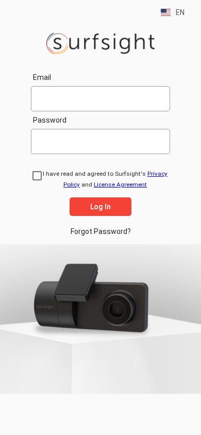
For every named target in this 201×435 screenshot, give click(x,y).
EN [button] (178, 12)
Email (42, 77)
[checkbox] (35, 177)
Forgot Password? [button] (101, 231)
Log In (100, 207)
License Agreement (120, 184)
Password (49, 120)
